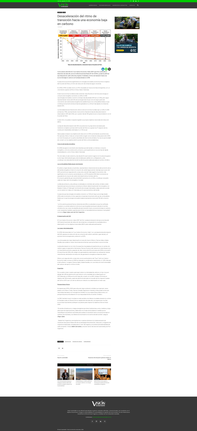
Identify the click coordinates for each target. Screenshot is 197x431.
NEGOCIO (59, 379)
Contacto (132, 5)
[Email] (58, 348)
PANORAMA (97, 379)
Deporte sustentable (62, 357)
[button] (138, 5)
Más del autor (90, 364)
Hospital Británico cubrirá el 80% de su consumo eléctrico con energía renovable (83, 383)
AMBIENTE (60, 12)
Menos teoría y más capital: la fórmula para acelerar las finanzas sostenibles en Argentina (101, 383)
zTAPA (64, 12)
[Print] (62, 348)
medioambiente (87, 341)
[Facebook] (131, 1)
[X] (109, 69)
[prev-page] (58, 389)
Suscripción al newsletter (120, 5)
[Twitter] (138, 1)
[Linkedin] (136, 1)
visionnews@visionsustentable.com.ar (102, 417)
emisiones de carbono (77, 341)
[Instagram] (133, 1)
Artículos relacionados (80, 364)
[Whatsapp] (106, 69)
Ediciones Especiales (104, 5)
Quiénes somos (93, 5)
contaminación (68, 341)
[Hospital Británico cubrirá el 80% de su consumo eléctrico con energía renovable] (84, 374)
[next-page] (61, 389)
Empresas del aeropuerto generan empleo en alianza (99, 358)
